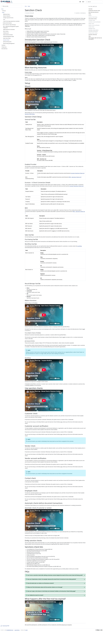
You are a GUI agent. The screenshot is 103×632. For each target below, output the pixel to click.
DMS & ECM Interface (7, 22)
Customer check (92, 20)
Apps (3, 12)
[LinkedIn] (97, 630)
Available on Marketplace (81, 13)
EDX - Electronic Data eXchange (9, 24)
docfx (26, 630)
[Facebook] (101, 630)
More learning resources (93, 12)
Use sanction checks (93, 18)
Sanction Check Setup (30, 114)
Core (4, 19)
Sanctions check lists (93, 34)
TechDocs (3, 45)
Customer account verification (94, 21)
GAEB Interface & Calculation (9, 29)
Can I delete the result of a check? (35, 595)
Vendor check (91, 23)
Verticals (4, 10)
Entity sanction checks (93, 32)
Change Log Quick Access (8, 17)
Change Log (4, 46)
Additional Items (6, 14)
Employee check (92, 28)
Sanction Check (6, 40)
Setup (90, 13)
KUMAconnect (6, 32)
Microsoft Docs (4, 48)
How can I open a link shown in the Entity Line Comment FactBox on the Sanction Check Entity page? (51, 591)
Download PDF (6, 625)
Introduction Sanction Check (94, 10)
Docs (2, 9)
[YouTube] (98, 630)
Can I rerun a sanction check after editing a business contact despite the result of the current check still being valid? (55, 575)
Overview (90, 8)
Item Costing (5, 31)
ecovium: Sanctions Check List (76, 186)
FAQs (90, 36)
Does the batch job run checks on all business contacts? (40, 583)
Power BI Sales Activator (8, 34)
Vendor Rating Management (8, 43)
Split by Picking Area (7, 41)
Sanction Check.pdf (30, 13)
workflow (79, 246)
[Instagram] (100, 630)
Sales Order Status (7, 38)
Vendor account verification (94, 25)
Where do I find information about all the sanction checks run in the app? (44, 587)
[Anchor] (34, 16)
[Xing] (95, 630)
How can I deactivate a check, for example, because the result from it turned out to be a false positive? (51, 579)
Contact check (91, 26)
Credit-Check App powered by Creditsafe (11, 21)
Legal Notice (17, 630)
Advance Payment (6, 16)
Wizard (90, 15)
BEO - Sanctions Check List (75, 177)
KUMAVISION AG (9, 630)
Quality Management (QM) (8, 36)
